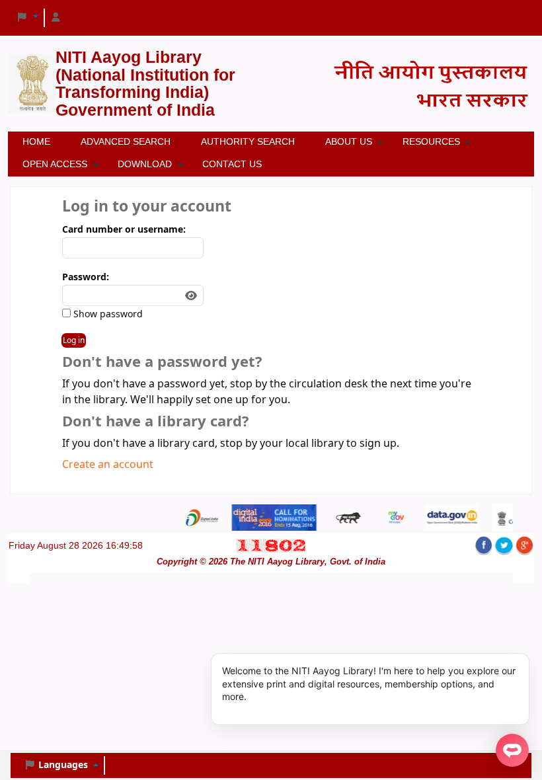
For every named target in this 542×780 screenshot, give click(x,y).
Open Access (54, 164)
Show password (107, 314)
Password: (85, 277)
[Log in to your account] (56, 17)
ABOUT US (348, 141)
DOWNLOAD (145, 164)
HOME (36, 141)
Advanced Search (126, 141)
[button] (27, 17)
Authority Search (248, 141)
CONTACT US (232, 164)
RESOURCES (431, 141)
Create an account (107, 465)
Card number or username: (124, 230)
